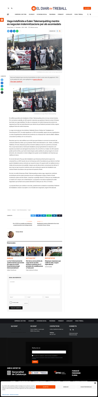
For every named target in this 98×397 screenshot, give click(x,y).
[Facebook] (2, 83)
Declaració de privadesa (14, 394)
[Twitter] (2, 80)
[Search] (90, 14)
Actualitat (30, 258)
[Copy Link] (2, 92)
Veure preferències (86, 387)
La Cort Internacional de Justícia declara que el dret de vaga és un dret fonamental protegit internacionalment (15, 264)
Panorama (52, 14)
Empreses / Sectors (20, 14)
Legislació (69, 14)
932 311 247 (53, 334)
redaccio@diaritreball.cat (56, 329)
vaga (29, 210)
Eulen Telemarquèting (21, 210)
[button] (2, 20)
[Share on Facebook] (11, 31)
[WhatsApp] (2, 89)
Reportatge (50, 258)
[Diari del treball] (49, 8)
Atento (9, 210)
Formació (60, 14)
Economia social (42, 14)
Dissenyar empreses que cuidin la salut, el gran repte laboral (53, 262)
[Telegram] (2, 86)
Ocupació (31, 14)
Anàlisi (10, 258)
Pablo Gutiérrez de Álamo (32, 270)
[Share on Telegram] (14, 31)
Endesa (13, 210)
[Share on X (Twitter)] (8, 31)
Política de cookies (5, 394)
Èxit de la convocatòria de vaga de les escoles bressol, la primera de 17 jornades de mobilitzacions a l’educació (34, 264)
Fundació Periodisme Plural (18, 332)
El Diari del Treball (16, 329)
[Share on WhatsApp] (17, 31)
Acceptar (45, 387)
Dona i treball (79, 14)
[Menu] (8, 14)
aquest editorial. (37, 79)
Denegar (65, 387)
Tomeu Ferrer (10, 27)
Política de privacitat (73, 333)
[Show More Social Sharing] (20, 31)
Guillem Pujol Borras (11, 270)
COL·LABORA (87, 8)
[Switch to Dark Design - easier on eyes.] (88, 14)
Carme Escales (48, 266)
